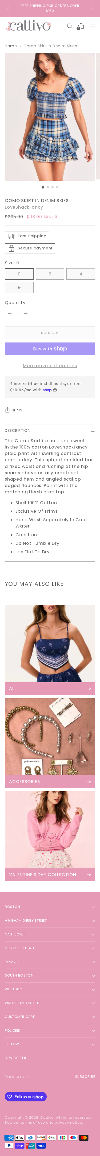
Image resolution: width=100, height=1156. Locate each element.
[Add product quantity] (26, 313)
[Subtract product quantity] (10, 313)
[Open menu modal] (92, 25)
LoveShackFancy (24, 207)
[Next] (92, 8)
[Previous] (8, 8)
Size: (12, 263)
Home (11, 46)
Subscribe (85, 1076)
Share (17, 410)
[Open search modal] (69, 25)
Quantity (15, 303)
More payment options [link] (50, 366)
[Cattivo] (29, 26)
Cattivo (47, 1117)
